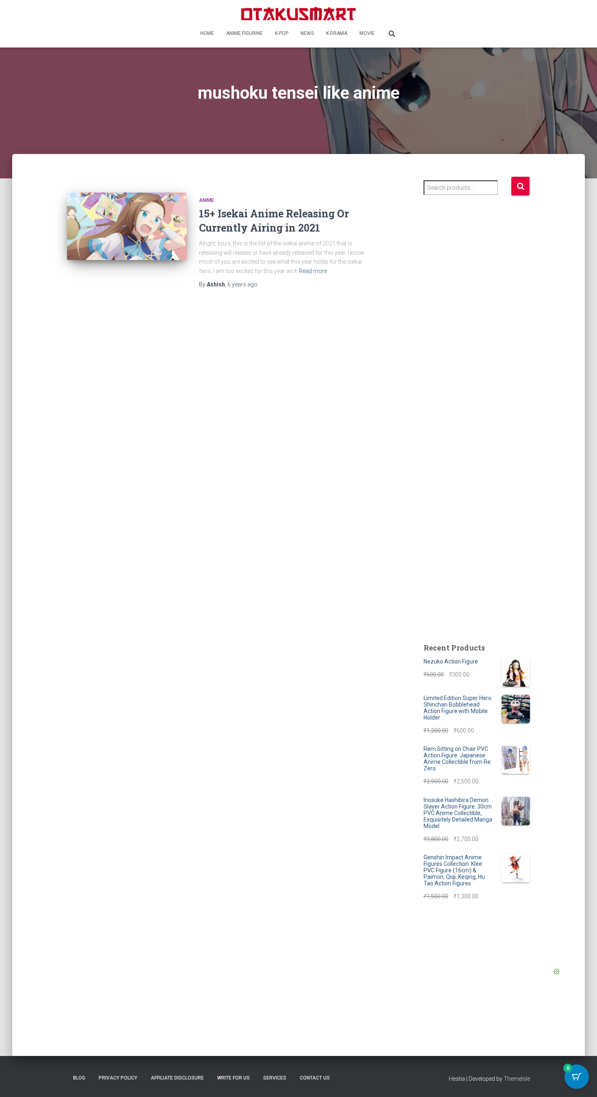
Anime (206, 200)
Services (274, 1078)
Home (207, 33)
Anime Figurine (244, 33)
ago (242, 284)
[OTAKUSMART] (298, 13)
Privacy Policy (118, 1078)
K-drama (336, 33)
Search (520, 186)
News (307, 33)
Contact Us (315, 1078)
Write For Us (233, 1078)
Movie (366, 33)
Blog (79, 1078)
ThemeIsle (517, 1078)
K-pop (281, 33)
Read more (313, 271)
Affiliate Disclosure (177, 1078)
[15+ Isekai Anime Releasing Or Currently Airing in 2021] (127, 226)
